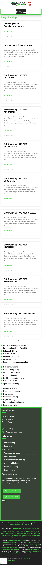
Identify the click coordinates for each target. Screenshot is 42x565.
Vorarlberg (26, 524)
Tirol (22, 524)
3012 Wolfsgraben (6, 535)
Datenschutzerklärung (8, 561)
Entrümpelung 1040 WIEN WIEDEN (20, 313)
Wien (31, 524)
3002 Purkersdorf (28, 533)
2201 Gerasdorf (35, 528)
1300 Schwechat (16, 528)
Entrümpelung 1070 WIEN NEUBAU (20, 213)
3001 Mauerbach (18, 533)
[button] (21, 11)
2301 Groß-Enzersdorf (19, 530)
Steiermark (17, 524)
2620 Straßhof (9, 533)
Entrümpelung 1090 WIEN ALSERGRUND (16, 145)
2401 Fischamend (30, 531)
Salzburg (12, 524)
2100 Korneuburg (26, 528)
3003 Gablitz (37, 533)
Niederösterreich (27, 523)
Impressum (26, 558)
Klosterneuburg (36, 535)
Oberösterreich (36, 523)
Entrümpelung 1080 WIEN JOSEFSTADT (16, 179)
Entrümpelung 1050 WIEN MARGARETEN (16, 280)
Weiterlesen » (8, 31)
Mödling (11, 537)
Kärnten (20, 523)
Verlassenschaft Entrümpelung (9, 547)
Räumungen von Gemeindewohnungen (14, 25)
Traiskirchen (24, 537)
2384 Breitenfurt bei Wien (18, 531)
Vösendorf (30, 537)
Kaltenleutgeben (26, 535)
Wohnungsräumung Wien (32, 546)
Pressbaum (17, 537)
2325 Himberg (29, 530)
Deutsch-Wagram (16, 535)
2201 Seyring (8, 530)
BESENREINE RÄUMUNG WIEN (18, 45)
